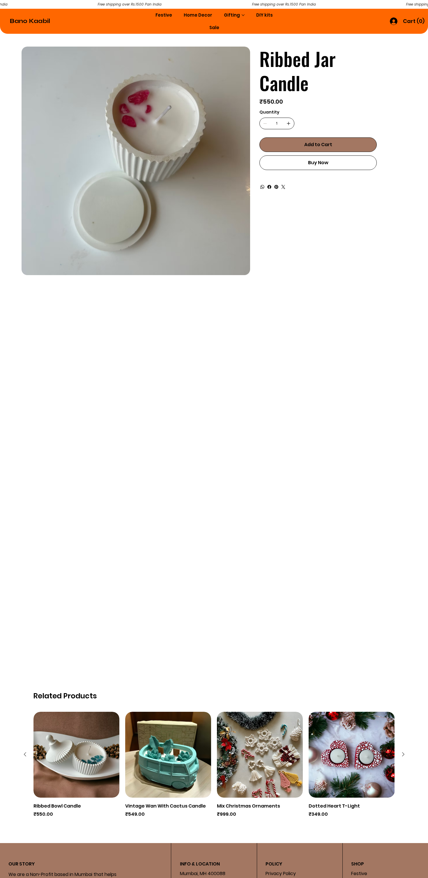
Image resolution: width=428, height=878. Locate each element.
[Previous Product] (25, 754)
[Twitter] (283, 187)
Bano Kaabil (30, 21)
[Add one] (288, 123)
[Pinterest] (276, 187)
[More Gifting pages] (243, 15)
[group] (214, 768)
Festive (359, 873)
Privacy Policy (281, 873)
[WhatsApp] (262, 187)
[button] (414, 21)
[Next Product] (403, 754)
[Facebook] (269, 187)
